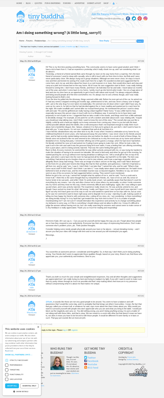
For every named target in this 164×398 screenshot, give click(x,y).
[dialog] (22, 359)
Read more (9, 351)
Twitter (92, 357)
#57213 (141, 215)
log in (65, 330)
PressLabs (131, 357)
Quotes (38, 3)
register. (74, 330)
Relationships (40, 41)
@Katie (49, 302)
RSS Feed (93, 367)
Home (19, 3)
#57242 (141, 296)
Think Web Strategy (132, 371)
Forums (67, 3)
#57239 (141, 271)
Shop (106, 3)
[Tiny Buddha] (40, 22)
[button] (21, 354)
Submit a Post (94, 3)
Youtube (92, 364)
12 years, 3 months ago (67, 47)
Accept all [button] (12, 386)
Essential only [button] (29, 386)
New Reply (104, 41)
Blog (28, 3)
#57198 (141, 61)
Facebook (93, 361)
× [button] (38, 327)
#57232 (141, 246)
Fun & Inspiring (52, 3)
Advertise (80, 3)
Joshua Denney (133, 359)
